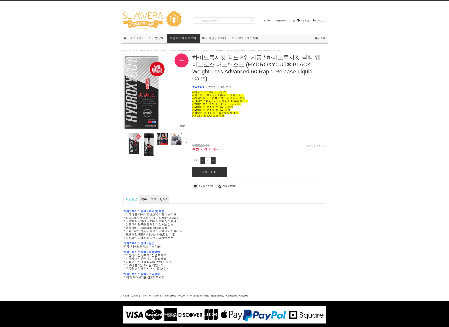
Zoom (182, 126)
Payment (157, 296)
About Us (243, 296)
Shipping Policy (201, 296)
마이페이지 (268, 20)
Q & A (163, 199)
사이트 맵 (124, 296)
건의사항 (146, 296)
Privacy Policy (185, 296)
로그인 (292, 20)
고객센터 (136, 296)
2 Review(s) (211, 87)
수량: (195, 160)
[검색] (252, 20)
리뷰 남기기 (225, 87)
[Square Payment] (224, 307)
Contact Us (231, 296)
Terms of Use (170, 296)
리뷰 (144, 199)
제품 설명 (131, 199)
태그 (153, 199)
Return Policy (217, 296)
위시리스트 (281, 20)
